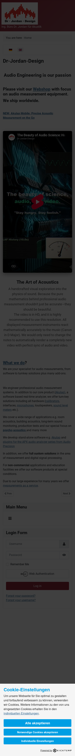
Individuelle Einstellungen (37, 741)
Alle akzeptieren (37, 723)
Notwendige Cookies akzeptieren (37, 732)
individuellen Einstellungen (21, 713)
